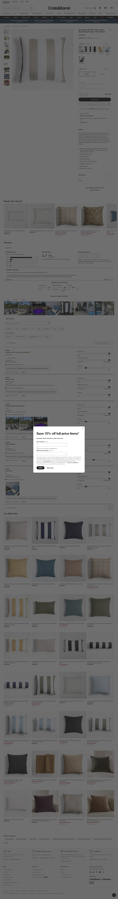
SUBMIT (40, 468)
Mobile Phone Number (44, 450)
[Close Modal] (82, 428)
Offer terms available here (72, 462)
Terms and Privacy (48, 461)
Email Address (42, 441)
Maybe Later (50, 468)
